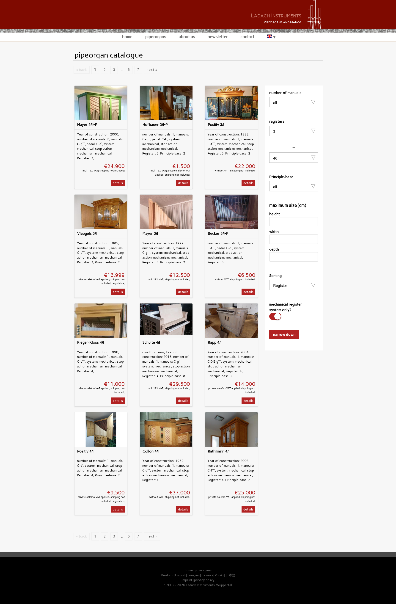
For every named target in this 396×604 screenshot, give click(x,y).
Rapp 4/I (214, 342)
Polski (219, 575)
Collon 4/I (151, 451)
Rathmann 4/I (218, 451)
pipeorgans (155, 36)
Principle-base (281, 177)
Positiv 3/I (216, 124)
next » (151, 70)
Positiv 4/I (85, 451)
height (274, 214)
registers (276, 121)
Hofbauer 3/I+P (155, 124)
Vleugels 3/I (87, 233)
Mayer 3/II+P (87, 124)
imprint (187, 580)
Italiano (207, 575)
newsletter (218, 36)
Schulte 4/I (151, 342)
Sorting (275, 275)
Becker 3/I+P (218, 233)
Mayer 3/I (150, 233)
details (118, 183)
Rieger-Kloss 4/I (90, 342)
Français (193, 575)
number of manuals (285, 93)
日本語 (230, 575)
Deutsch (167, 575)
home (127, 36)
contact (247, 36)
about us (187, 36)
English (180, 575)
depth (274, 249)
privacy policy (204, 580)
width (274, 231)
